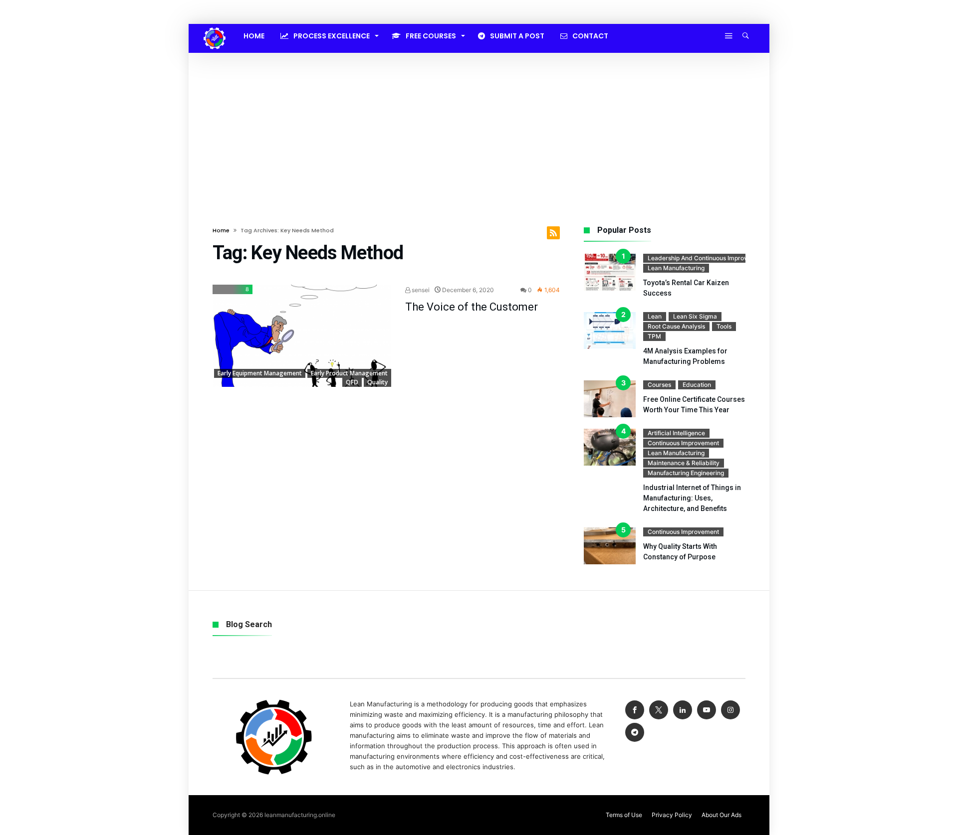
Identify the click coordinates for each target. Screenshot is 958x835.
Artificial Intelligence (676, 433)
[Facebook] (634, 710)
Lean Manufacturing (676, 268)
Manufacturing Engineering (686, 473)
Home (221, 230)
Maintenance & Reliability (683, 463)
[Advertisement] (479, 127)
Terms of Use (624, 815)
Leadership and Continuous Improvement (706, 258)
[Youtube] (706, 710)
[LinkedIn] (682, 710)
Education (697, 384)
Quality (377, 382)
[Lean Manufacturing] (215, 27)
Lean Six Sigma (695, 316)
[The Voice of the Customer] (302, 336)
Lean (655, 316)
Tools (724, 326)
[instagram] (730, 710)
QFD (352, 382)
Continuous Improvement (683, 443)
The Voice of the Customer (471, 307)
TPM (654, 336)
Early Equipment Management (260, 373)
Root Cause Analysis (676, 326)
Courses (659, 384)
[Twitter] (658, 710)
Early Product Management (349, 373)
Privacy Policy (672, 815)
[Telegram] (634, 732)
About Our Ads (721, 815)
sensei (420, 290)
